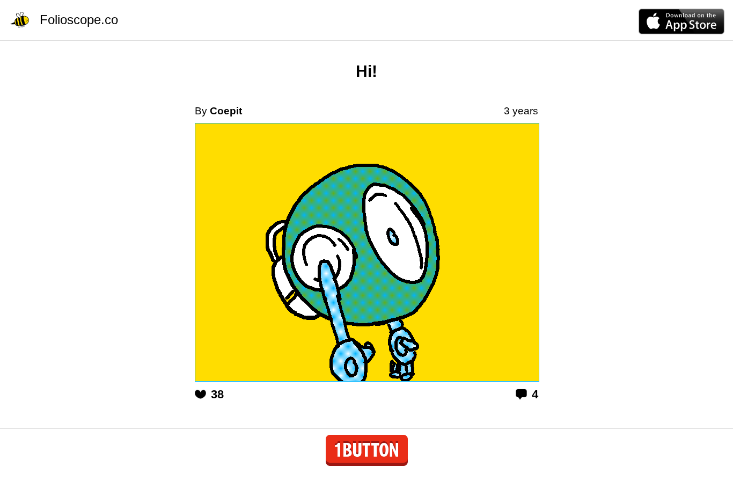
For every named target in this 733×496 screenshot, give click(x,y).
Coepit (226, 110)
